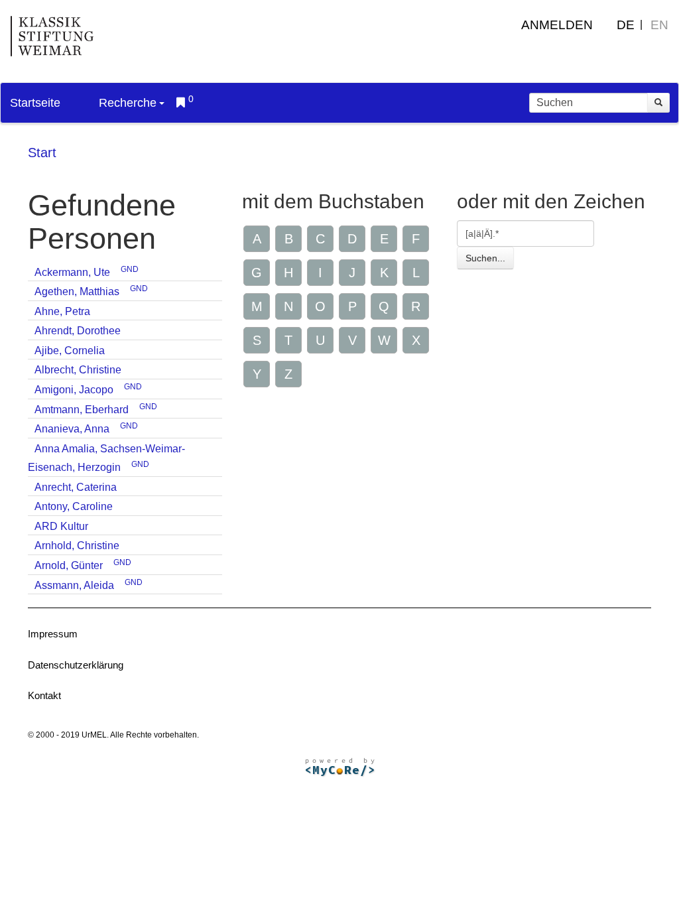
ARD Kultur (61, 526)
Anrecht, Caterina (75, 487)
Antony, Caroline (73, 506)
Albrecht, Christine (77, 369)
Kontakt (44, 695)
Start (42, 152)
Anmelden (557, 25)
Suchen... (485, 258)
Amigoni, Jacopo (73, 389)
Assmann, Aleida (74, 585)
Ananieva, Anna (71, 428)
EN (659, 25)
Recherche (127, 102)
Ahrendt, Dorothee (77, 330)
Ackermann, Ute (72, 272)
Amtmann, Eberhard (81, 409)
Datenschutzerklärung (75, 665)
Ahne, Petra (62, 311)
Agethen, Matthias (76, 291)
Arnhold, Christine (76, 545)
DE (626, 25)
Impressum (53, 633)
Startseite (35, 102)
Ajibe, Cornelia (69, 350)
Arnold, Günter (68, 565)
